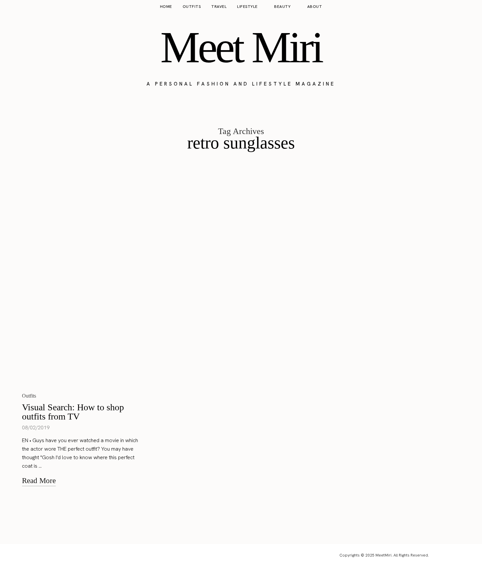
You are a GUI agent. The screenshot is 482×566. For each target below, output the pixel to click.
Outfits (192, 6)
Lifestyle (247, 6)
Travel (219, 6)
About (314, 6)
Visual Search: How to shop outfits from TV (73, 411)
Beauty (282, 6)
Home (166, 6)
